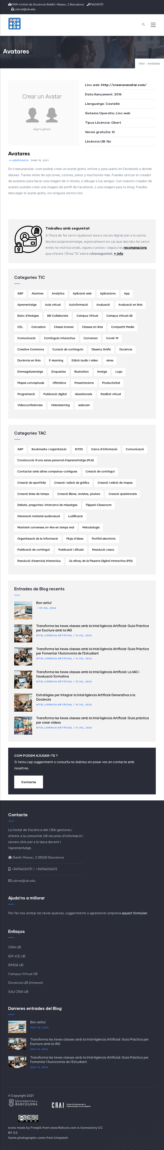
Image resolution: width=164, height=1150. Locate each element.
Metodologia (91, 527)
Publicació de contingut (33, 549)
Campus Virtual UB (119, 316)
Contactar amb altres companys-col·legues (47, 471)
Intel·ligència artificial (54, 635)
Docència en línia (29, 360)
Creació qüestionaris (123, 494)
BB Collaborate (57, 316)
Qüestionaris (83, 394)
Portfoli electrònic (104, 538)
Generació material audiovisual (38, 516)
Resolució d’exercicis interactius (39, 561)
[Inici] (24, 23)
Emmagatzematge (30, 371)
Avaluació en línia (130, 304)
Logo (118, 371)
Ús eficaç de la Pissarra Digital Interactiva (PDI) (101, 561)
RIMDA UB (15, 965)
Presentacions (84, 383)
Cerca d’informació (104, 449)
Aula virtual (53, 304)
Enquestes (58, 371)
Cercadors (38, 327)
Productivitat (111, 383)
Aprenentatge (27, 304)
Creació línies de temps (33, 494)
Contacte (28, 782)
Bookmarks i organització (49, 449)
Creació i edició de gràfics (71, 482)
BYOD (79, 449)
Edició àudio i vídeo (85, 360)
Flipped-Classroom (99, 505)
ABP (20, 293)
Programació (26, 394)
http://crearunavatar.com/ (124, 85)
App (127, 293)
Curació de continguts (67, 349)
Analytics (58, 293)
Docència (125, 349)
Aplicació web (82, 293)
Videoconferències (30, 405)
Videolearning (60, 405)
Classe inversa (64, 327)
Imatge (102, 371)
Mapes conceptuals (30, 383)
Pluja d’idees (74, 538)
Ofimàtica (59, 383)
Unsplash (61, 1137)
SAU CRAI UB (18, 991)
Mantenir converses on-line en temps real (45, 527)
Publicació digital (55, 394)
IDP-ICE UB (16, 956)
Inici (141, 63)
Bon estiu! (44, 603)
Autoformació (78, 304)
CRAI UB (14, 947)
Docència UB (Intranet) (25, 982)
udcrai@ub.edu (23, 880)
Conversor (91, 338)
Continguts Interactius (59, 338)
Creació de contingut (100, 471)
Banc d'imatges (28, 316)
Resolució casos (103, 549)
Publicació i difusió (71, 549)
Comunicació (26, 338)
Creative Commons (30, 349)
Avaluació (103, 304)
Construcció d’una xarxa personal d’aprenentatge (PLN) (55, 460)
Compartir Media (122, 327)
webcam (84, 405)
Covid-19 (112, 338)
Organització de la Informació (37, 538)
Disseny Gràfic (101, 349)
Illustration (81, 371)
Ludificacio (20, 160)
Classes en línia (92, 327)
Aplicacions (108, 293)
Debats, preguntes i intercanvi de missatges (47, 505)
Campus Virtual (87, 316)
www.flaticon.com (63, 1127)
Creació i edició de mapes (115, 482)
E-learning (56, 360)
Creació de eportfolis (31, 482)
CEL (20, 327)
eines (109, 360)
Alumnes (37, 293)
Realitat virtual (111, 394)
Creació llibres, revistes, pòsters (78, 494)
